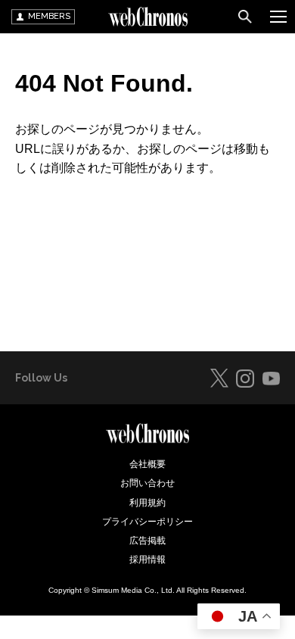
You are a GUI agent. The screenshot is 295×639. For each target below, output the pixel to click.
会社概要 (147, 464)
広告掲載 (147, 540)
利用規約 (147, 502)
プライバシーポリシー (147, 521)
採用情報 (147, 559)
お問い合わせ (147, 483)
